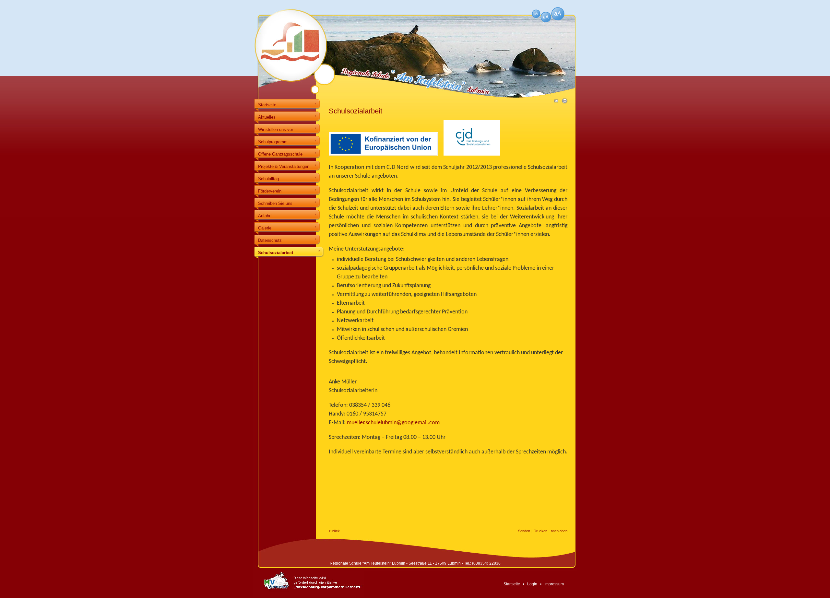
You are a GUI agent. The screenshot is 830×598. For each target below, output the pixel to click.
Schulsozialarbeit (275, 252)
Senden (524, 531)
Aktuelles (267, 117)
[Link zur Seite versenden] (555, 102)
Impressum (554, 584)
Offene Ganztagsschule (280, 154)
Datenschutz (270, 240)
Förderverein (269, 191)
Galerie (264, 228)
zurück (334, 531)
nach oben (559, 531)
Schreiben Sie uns (275, 203)
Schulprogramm (273, 141)
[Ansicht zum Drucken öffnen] (564, 102)
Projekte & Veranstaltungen (283, 166)
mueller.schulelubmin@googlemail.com (393, 423)
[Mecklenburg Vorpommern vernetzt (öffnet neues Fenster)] (308, 595)
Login (532, 584)
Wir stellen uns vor (275, 129)
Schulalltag (268, 178)
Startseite (267, 104)
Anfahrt (265, 215)
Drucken (540, 531)
